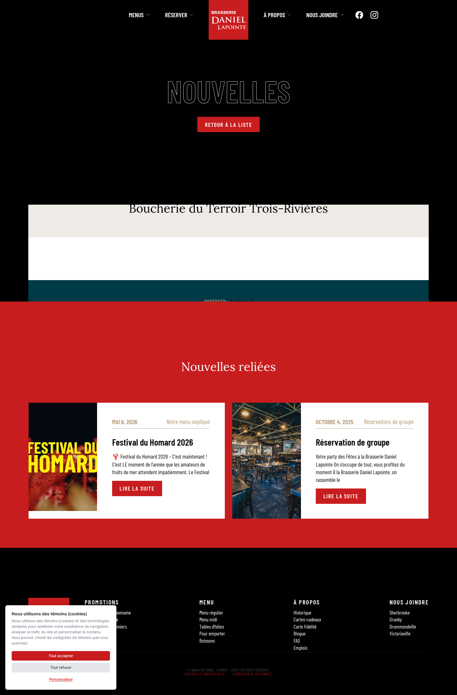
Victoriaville (400, 633)
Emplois (300, 647)
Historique (302, 612)
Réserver (176, 15)
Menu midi (208, 619)
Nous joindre (322, 15)
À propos (274, 15)
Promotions (102, 602)
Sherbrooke (400, 612)
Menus (136, 15)
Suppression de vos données (252, 674)
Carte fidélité (305, 626)
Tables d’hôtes (211, 626)
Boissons (207, 640)
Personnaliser (61, 679)
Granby (396, 619)
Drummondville (403, 626)
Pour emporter (212, 633)
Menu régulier (211, 612)
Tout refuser (60, 667)
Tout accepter (61, 655)
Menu (206, 602)
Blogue (299, 633)
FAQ (297, 640)
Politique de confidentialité (205, 674)
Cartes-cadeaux (307, 619)
